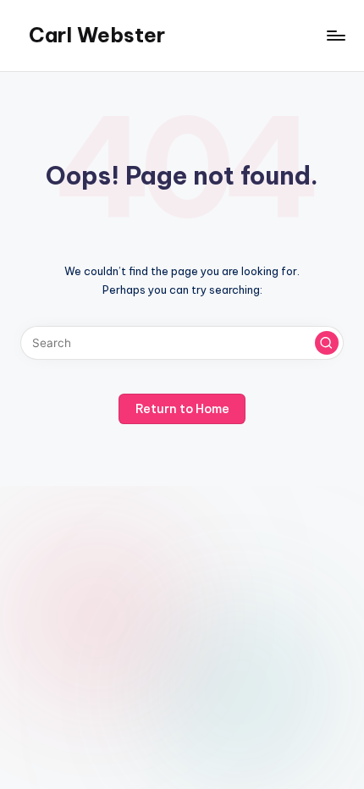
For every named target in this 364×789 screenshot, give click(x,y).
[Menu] (335, 35)
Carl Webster (97, 34)
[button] (327, 343)
